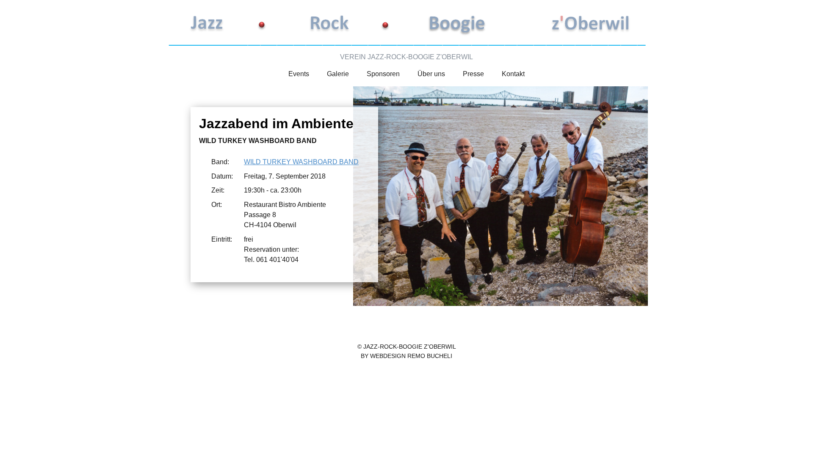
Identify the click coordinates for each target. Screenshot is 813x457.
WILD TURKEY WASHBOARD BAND (301, 161)
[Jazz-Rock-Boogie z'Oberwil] (406, 24)
